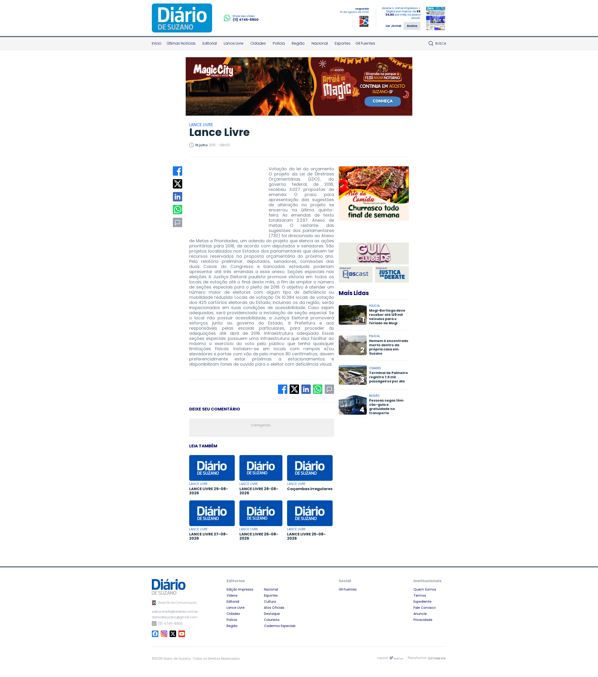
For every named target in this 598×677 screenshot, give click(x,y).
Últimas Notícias (181, 43)
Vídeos (232, 595)
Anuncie (420, 613)
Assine (412, 26)
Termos (419, 595)
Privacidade (422, 619)
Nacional (320, 43)
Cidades (258, 43)
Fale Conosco (424, 607)
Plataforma (417, 658)
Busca (440, 43)
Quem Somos (424, 589)
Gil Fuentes (365, 43)
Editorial (210, 43)
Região (298, 43)
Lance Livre (233, 43)
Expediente (422, 601)
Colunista (271, 619)
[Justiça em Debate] (392, 274)
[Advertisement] (224, 195)
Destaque (272, 613)
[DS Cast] (356, 274)
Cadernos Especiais (279, 626)
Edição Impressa (240, 589)
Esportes (342, 43)
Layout (382, 658)
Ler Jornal (393, 26)
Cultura (270, 601)
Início (156, 43)
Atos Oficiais (274, 607)
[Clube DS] (374, 253)
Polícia (279, 43)
